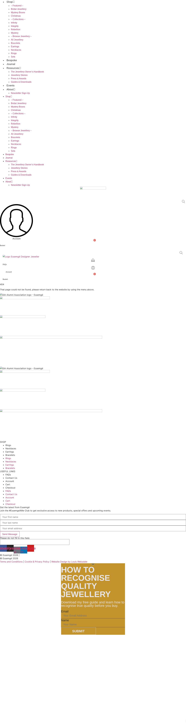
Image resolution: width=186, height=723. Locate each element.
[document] (93, 599)
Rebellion (15, 29)
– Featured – (17, 5)
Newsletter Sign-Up (20, 93)
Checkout (10, 487)
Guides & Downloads (21, 82)
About (10, 89)
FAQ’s (8, 474)
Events (11, 85)
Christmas (16, 16)
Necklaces (16, 50)
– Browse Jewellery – (21, 36)
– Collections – (18, 19)
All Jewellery (17, 40)
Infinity (14, 23)
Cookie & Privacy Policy (37, 561)
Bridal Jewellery (18, 9)
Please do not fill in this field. (15, 538)
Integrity (15, 26)
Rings (14, 53)
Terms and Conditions (11, 561)
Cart (7, 484)
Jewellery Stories (19, 75)
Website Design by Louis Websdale (69, 561)
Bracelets (15, 43)
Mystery (14, 33)
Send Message (9, 534)
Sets (13, 57)
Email (64, 611)
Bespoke (12, 60)
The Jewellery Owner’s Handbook (27, 72)
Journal (11, 64)
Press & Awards (18, 78)
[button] (183, 201)
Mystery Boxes (18, 12)
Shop (10, 1)
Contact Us (11, 478)
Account (9, 481)
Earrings (15, 46)
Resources (13, 68)
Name (65, 620)
